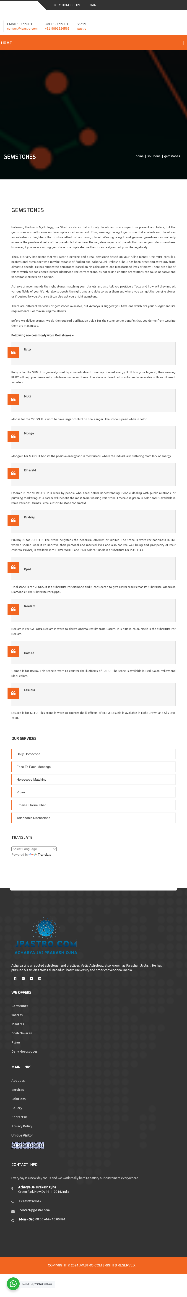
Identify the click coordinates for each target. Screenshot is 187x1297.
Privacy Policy (21, 1126)
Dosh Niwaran (21, 1033)
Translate (44, 854)
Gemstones (19, 1006)
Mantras (17, 1024)
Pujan (91, 5)
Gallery (16, 1108)
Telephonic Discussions (33, 818)
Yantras (17, 1015)
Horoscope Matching (32, 779)
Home (140, 156)
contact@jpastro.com (22, 28)
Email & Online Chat (31, 805)
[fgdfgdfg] (12, 976)
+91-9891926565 (57, 28)
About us (18, 1080)
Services (17, 1090)
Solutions (154, 156)
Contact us (19, 1117)
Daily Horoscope (66, 5)
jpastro (81, 28)
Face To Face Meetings (34, 767)
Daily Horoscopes (24, 1051)
